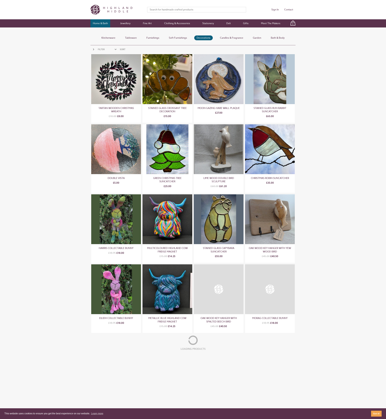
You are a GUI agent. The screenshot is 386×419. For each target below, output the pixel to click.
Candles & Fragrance (231, 38)
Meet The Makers (270, 23)
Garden (257, 38)
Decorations (203, 38)
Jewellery (125, 23)
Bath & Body (278, 38)
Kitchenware (108, 38)
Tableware (131, 38)
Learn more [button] (97, 413)
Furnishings (152, 38)
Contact (288, 9)
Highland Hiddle (115, 9)
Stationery (208, 23)
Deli (228, 23)
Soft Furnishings (178, 38)
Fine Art (147, 23)
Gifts (245, 23)
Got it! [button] (376, 413)
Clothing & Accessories (177, 23)
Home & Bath (100, 23)
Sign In (275, 9)
